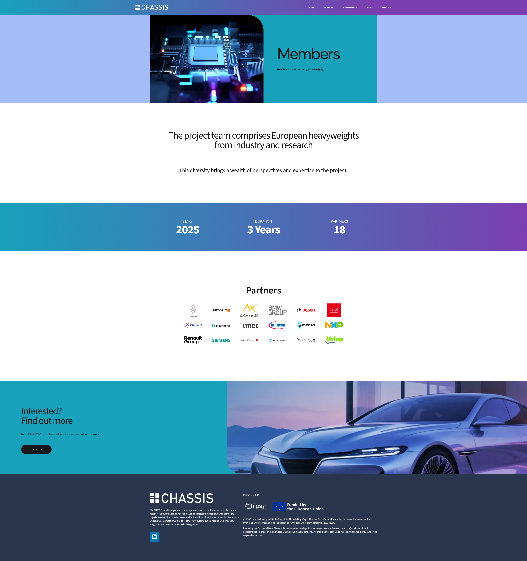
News (370, 7)
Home (311, 7)
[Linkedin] (154, 537)
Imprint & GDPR (251, 495)
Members (328, 7)
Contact (386, 7)
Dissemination (350, 7)
